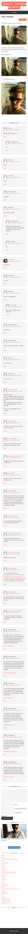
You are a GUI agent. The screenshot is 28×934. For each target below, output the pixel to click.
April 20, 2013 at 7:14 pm (16, 243)
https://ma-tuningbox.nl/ (9, 776)
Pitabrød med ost (5, 898)
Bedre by (3, 857)
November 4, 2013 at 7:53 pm (15, 391)
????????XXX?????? (9, 697)
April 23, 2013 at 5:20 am (14, 326)
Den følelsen (4, 903)
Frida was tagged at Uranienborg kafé (9, 859)
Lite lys (3, 890)
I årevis (3, 855)
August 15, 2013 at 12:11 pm (15, 375)
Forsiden (14, 12)
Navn (16, 804)
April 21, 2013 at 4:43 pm (14, 293)
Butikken (3, 877)
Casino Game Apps (12, 552)
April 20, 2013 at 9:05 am (14, 129)
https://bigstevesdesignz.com (10, 751)
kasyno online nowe (8, 645)
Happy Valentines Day (6, 901)
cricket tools (11, 591)
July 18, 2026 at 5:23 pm (14, 517)
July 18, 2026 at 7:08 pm (14, 553)
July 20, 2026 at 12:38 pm (14, 631)
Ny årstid (3, 866)
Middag (3, 894)
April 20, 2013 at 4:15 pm (14, 177)
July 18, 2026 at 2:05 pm (14, 422)
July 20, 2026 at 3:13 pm (14, 658)
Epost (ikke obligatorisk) (20, 808)
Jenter (2, 881)
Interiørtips (3, 870)
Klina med (3, 868)
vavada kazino (12, 500)
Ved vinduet (3, 879)
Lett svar (3, 861)
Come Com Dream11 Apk (14, 455)
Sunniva (12, 305)
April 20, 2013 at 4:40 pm (14, 193)
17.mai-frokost (4, 873)
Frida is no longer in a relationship (8, 872)
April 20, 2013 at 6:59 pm (16, 222)
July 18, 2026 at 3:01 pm (14, 457)
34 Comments (23, 19)
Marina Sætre (11, 389)
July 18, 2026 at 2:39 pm (14, 440)
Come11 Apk (11, 438)
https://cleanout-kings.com (10, 724)
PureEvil (10, 259)
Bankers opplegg (5, 862)
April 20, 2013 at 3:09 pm (16, 143)
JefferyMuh (11, 490)
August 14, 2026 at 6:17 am (14, 763)
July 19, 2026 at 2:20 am (14, 612)
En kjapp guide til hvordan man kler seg (10, 888)
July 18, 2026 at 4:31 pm (14, 492)
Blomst (2, 886)
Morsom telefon (4, 885)
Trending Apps (11, 516)
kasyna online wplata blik (9, 672)
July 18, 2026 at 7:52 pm (14, 569)
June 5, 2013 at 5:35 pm (16, 306)
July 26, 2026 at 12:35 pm (14, 684)
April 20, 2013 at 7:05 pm (14, 261)
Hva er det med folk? (5, 899)
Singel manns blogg (14, 5)
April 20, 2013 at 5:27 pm (14, 209)
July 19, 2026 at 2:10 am (14, 593)
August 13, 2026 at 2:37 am (14, 736)
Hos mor (3, 883)
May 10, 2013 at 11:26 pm (14, 359)
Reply (5, 136)
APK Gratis (10, 421)
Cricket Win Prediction (13, 533)
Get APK (10, 473)
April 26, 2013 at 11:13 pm (14, 342)
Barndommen (4, 892)
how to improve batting (13, 610)
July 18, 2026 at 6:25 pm (14, 534)
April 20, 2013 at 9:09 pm (14, 277)
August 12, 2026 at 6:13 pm (14, 710)
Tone (2, 896)
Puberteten (3, 875)
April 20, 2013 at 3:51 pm (14, 161)
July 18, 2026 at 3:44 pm (14, 474)
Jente (2, 864)
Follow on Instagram (15, 847)
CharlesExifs (11, 568)
